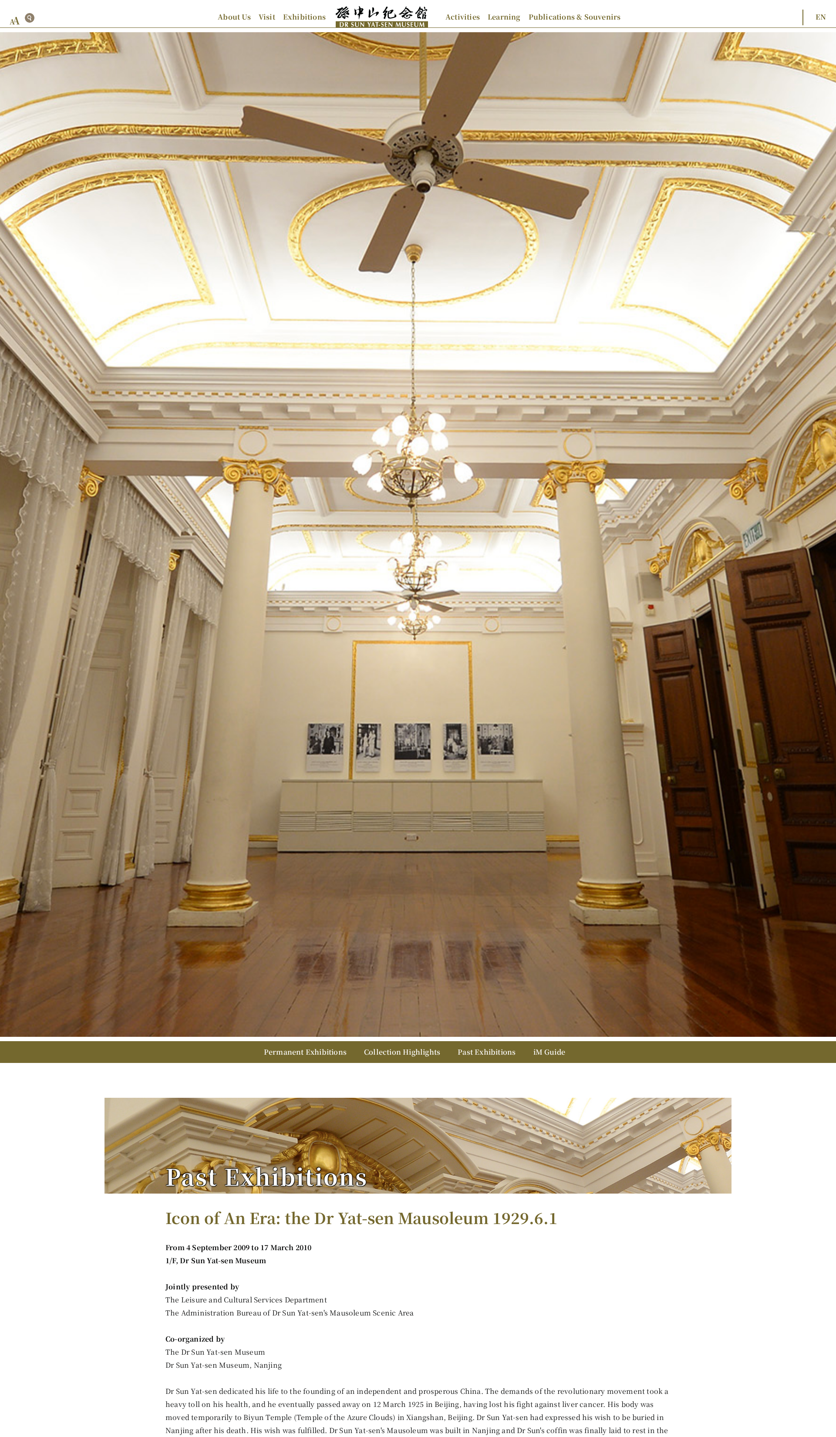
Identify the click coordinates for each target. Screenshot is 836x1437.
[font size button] (15, 20)
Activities (462, 17)
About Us (234, 17)
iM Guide (549, 1052)
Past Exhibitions (487, 1052)
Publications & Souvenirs (575, 17)
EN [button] (821, 17)
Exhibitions (304, 17)
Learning (504, 17)
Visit (267, 17)
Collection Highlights (402, 1052)
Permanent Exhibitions (305, 1052)
